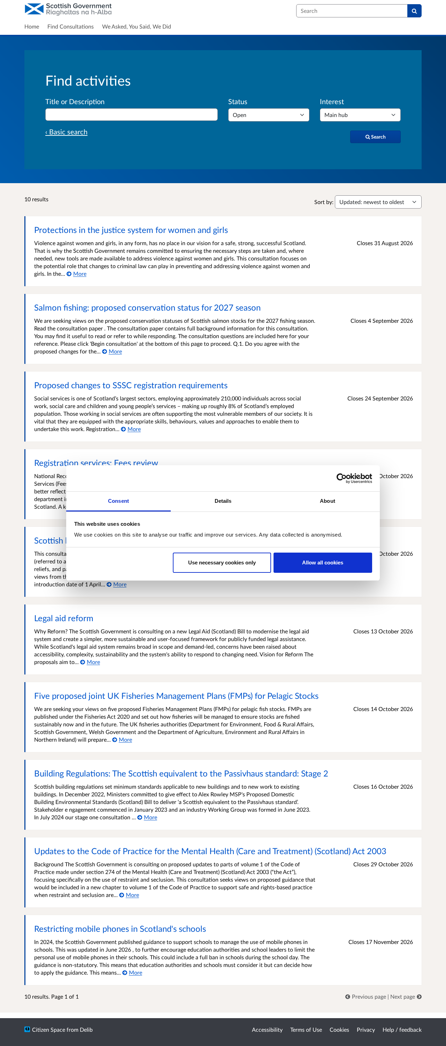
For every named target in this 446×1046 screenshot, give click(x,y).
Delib (86, 1029)
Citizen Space (48, 1029)
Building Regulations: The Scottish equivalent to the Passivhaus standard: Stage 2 (181, 773)
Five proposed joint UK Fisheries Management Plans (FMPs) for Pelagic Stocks (176, 695)
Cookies (339, 1029)
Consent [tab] (118, 501)
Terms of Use (306, 1029)
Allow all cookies (322, 562)
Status (237, 101)
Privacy (366, 1029)
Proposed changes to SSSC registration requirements (131, 385)
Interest (332, 101)
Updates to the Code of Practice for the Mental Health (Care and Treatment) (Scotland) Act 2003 (210, 851)
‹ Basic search (66, 131)
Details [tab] (223, 501)
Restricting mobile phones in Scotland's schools (120, 928)
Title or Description (75, 101)
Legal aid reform (63, 618)
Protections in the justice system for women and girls (131, 230)
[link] (366, 996)
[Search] (414, 10)
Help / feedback (402, 1029)
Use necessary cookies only (222, 562)
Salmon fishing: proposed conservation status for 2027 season (147, 307)
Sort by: (323, 201)
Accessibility (267, 1029)
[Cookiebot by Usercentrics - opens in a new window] (341, 478)
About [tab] (327, 501)
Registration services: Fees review (96, 463)
